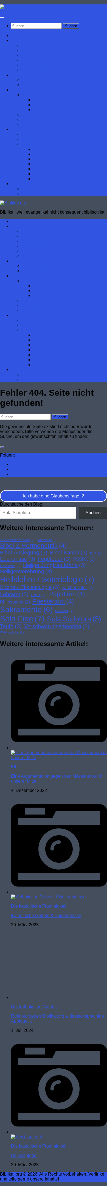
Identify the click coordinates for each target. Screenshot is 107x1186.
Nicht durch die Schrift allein (49, 193)
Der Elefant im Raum (53, 99)
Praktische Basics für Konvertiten (54, 45)
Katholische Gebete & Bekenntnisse (46, 915)
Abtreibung (48, 540)
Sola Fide (22, 618)
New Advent (45, 154)
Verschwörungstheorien (56, 626)
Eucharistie (17, 559)
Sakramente (26, 609)
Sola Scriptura (74, 619)
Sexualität (64, 611)
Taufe (11, 626)
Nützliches (21, 129)
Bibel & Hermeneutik (33, 545)
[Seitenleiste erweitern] (2, 447)
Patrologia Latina (49, 173)
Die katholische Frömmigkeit (49, 85)
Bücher (18, 183)
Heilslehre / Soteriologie (47, 579)
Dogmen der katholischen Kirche (54, 65)
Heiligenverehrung (26, 571)
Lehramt (14, 594)
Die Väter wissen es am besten (63, 104)
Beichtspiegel (35, 134)
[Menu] (2, 17)
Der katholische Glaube (45, 80)
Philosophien (35, 119)
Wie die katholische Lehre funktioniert (58, 60)
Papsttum (67, 594)
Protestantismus (37, 94)
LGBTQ (39, 595)
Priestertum (53, 601)
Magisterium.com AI (52, 178)
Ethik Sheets (34, 70)
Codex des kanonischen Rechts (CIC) (69, 168)
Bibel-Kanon (69, 553)
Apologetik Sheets (51, 109)
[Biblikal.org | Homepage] (13, 6)
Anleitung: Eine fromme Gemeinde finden (62, 50)
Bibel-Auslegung (23, 553)
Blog (15, 35)
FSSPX (84, 559)
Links (27, 144)
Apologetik (21, 89)
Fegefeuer (54, 559)
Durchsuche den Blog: (21, 504)
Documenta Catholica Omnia (61, 159)
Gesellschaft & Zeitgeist (45, 124)
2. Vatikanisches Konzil (18, 540)
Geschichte (10, 566)
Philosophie (15, 601)
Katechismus (45, 164)
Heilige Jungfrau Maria (54, 565)
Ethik (27, 114)
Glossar (29, 139)
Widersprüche (12, 632)
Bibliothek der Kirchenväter (59, 149)
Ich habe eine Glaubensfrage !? (53, 496)
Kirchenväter (78, 587)
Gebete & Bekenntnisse (45, 55)
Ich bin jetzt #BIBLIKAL (44, 188)
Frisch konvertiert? (29, 40)
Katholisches (23, 75)
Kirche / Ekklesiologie (30, 587)
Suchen (93, 512)
